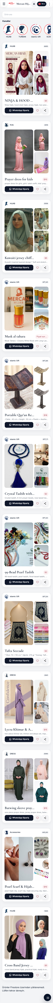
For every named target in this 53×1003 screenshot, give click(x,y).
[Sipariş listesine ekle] (37, 110)
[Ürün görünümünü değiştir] (34, 4)
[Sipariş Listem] (47, 997)
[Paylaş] (45, 110)
